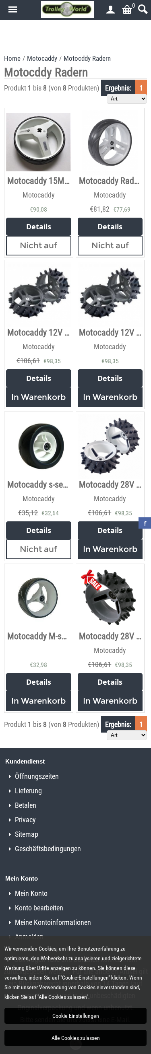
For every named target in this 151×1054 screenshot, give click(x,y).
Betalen (25, 805)
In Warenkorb (38, 397)
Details (38, 226)
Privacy (25, 819)
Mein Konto (31, 893)
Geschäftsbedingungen (48, 848)
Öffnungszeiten (37, 776)
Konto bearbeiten (39, 908)
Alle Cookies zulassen (76, 1038)
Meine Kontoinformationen (53, 922)
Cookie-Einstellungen (75, 1016)
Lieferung (28, 790)
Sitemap (26, 834)
